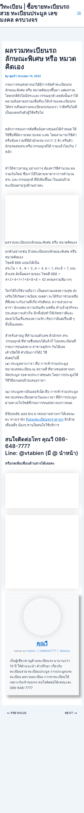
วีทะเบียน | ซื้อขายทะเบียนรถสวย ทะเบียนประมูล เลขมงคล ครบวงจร (34, 13)
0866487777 (47, 651)
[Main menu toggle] (79, 13)
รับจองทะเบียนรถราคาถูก (44, 419)
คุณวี (42, 643)
